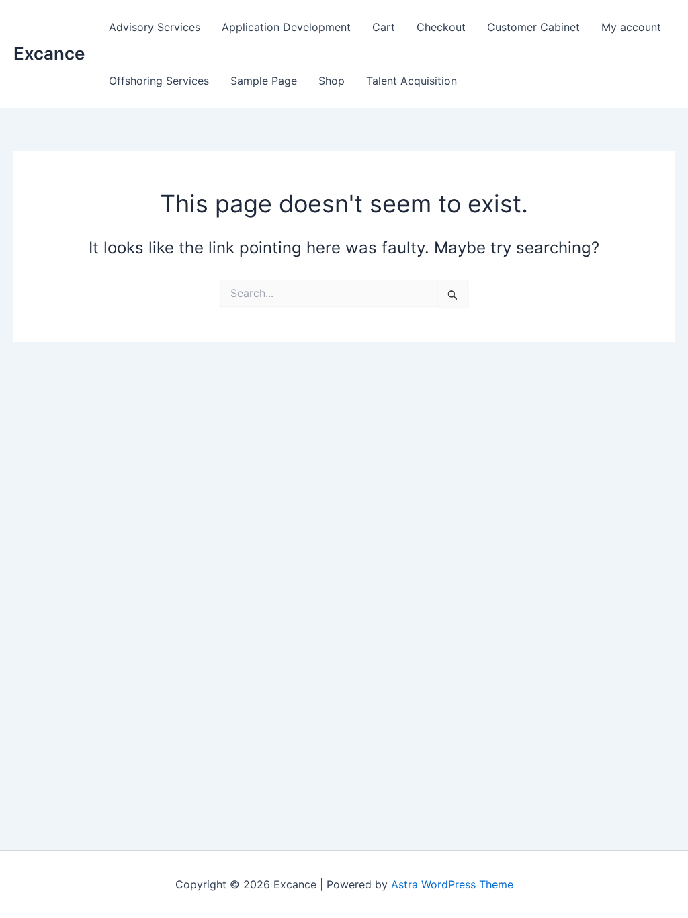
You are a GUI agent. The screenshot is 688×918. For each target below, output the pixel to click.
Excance (49, 53)
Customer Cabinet (533, 27)
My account (631, 27)
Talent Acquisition (411, 80)
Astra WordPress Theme (452, 884)
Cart (383, 27)
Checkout (441, 27)
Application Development (286, 27)
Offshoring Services (159, 80)
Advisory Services (154, 27)
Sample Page (263, 80)
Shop (331, 80)
